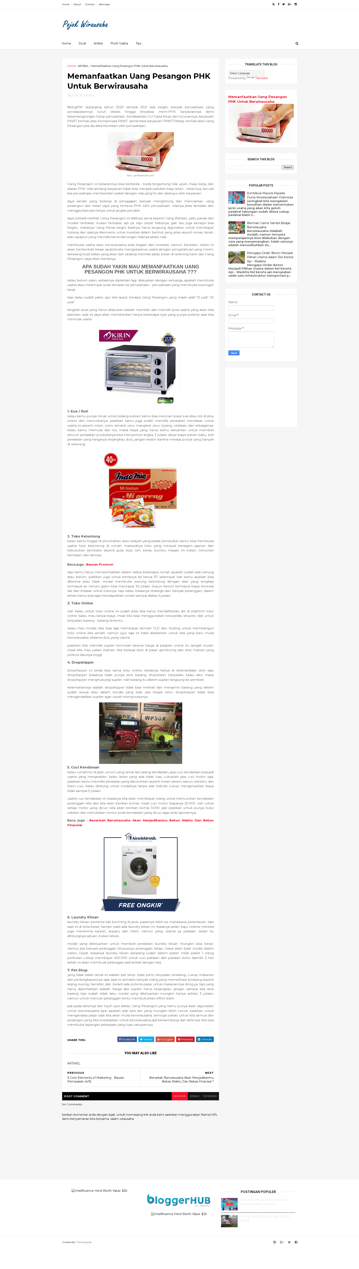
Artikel (98, 43)
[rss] (274, 4)
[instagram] (296, 4)
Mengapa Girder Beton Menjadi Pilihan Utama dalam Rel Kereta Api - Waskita (270, 257)
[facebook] (278, 4)
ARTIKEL (83, 66)
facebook (210, 1096)
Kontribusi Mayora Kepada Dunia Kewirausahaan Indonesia (270, 195)
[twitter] (283, 4)
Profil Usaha (119, 43)
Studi (82, 43)
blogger (180, 1096)
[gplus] (289, 4)
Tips (138, 43)
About (77, 4)
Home (65, 4)
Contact (90, 4)
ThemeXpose (83, 1242)
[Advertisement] (221, 21)
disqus (194, 1096)
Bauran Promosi (99, 564)
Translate (261, 78)
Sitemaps (104, 4)
